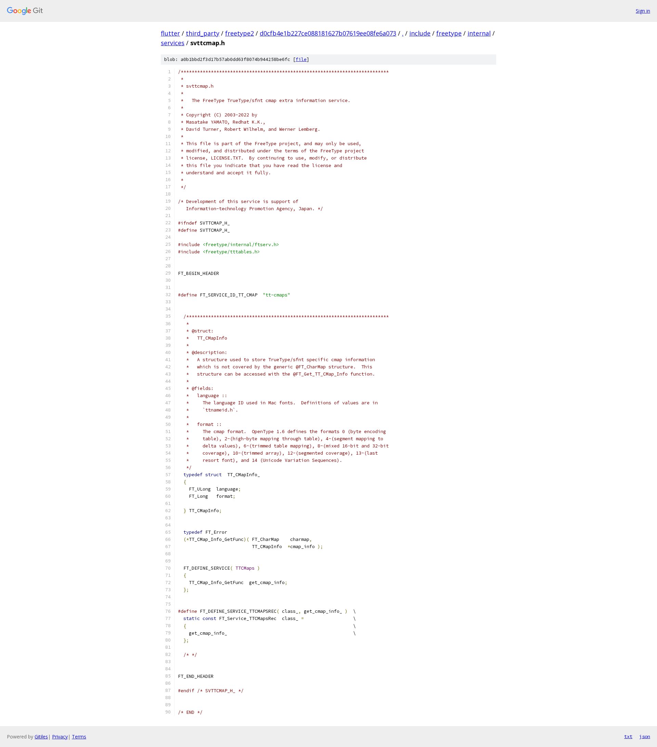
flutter (170, 33)
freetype (449, 33)
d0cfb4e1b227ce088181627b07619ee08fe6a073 (328, 33)
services (172, 43)
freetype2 (239, 33)
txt (628, 736)
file (301, 59)
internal (479, 33)
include (419, 33)
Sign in (643, 11)
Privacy (60, 736)
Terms (79, 736)
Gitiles (41, 736)
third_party (202, 33)
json (644, 736)
